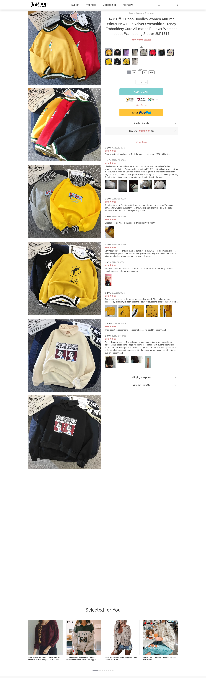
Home (131, 13)
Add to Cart (141, 91)
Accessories (109, 5)
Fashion (75, 5)
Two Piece (91, 5)
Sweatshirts (149, 13)
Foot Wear (128, 5)
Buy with (135, 113)
